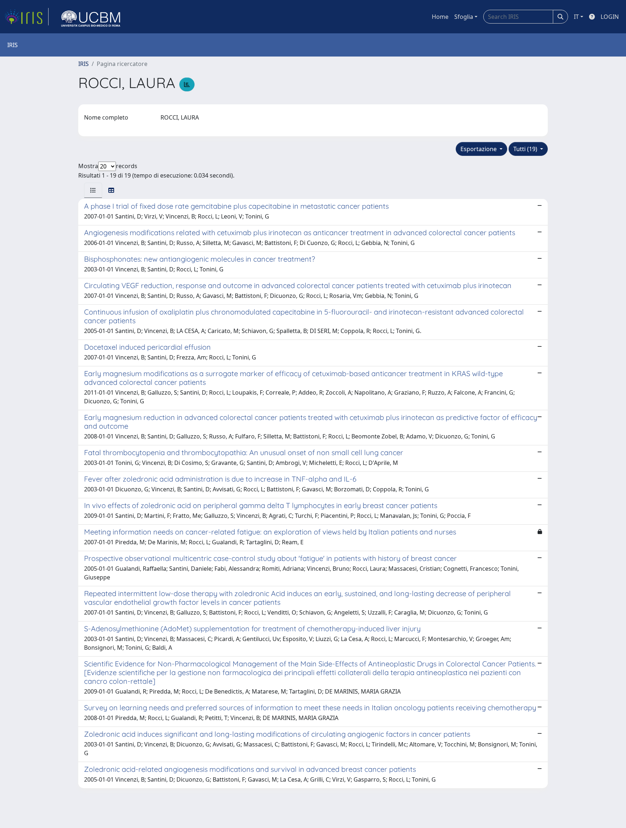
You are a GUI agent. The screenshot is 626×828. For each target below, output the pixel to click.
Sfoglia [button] (463, 17)
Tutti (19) (526, 149)
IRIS (83, 64)
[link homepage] (26, 16)
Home (440, 17)
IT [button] (576, 17)
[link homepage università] (91, 16)
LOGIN (610, 17)
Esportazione (479, 149)
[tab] (93, 190)
